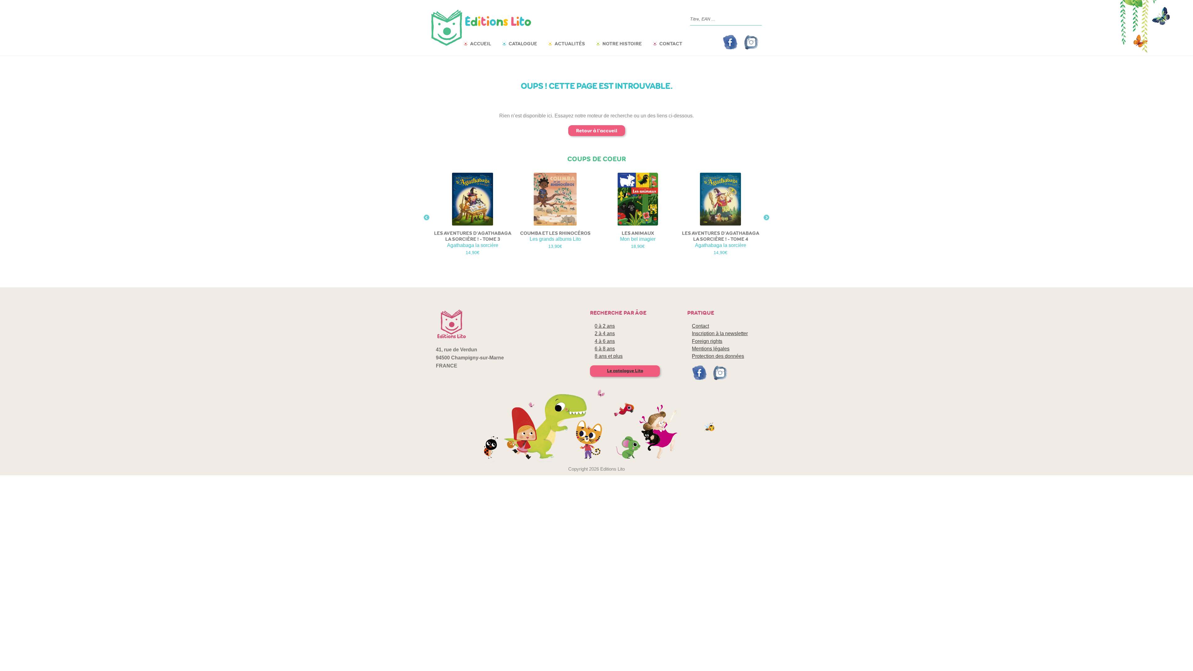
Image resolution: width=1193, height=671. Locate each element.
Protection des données (718, 356)
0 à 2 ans (605, 326)
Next (766, 218)
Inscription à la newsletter (720, 333)
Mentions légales (710, 348)
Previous (426, 218)
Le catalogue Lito (625, 371)
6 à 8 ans (605, 348)
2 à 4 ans (605, 333)
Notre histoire (622, 43)
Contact (670, 43)
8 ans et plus (609, 356)
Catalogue (523, 43)
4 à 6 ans (605, 341)
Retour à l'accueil (596, 130)
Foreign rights (707, 341)
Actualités (570, 43)
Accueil (480, 43)
